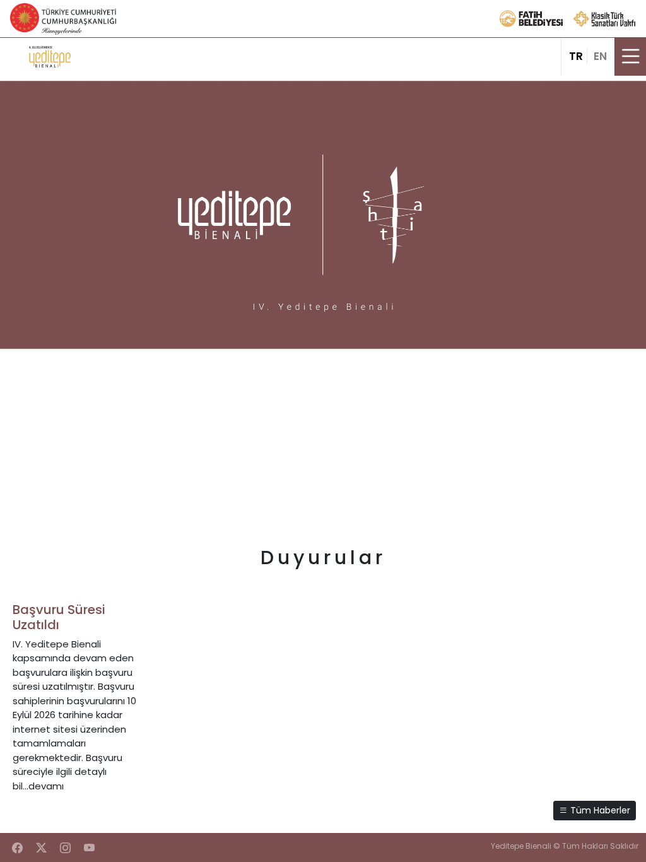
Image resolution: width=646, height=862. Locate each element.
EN (600, 56)
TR (576, 56)
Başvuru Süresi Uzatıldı (59, 617)
